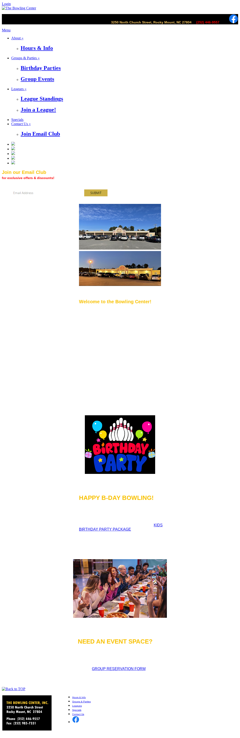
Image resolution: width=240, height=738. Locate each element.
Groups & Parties (81, 701)
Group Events (37, 79)
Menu (6, 30)
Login (6, 4)
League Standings (42, 99)
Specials (17, 120)
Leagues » (18, 89)
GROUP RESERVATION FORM (119, 669)
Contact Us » (21, 124)
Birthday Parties (41, 68)
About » (17, 38)
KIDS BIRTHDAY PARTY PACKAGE (121, 527)
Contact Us (78, 714)
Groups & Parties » (25, 58)
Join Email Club (40, 134)
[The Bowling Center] (19, 8)
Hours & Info (37, 48)
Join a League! (38, 110)
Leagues (77, 705)
